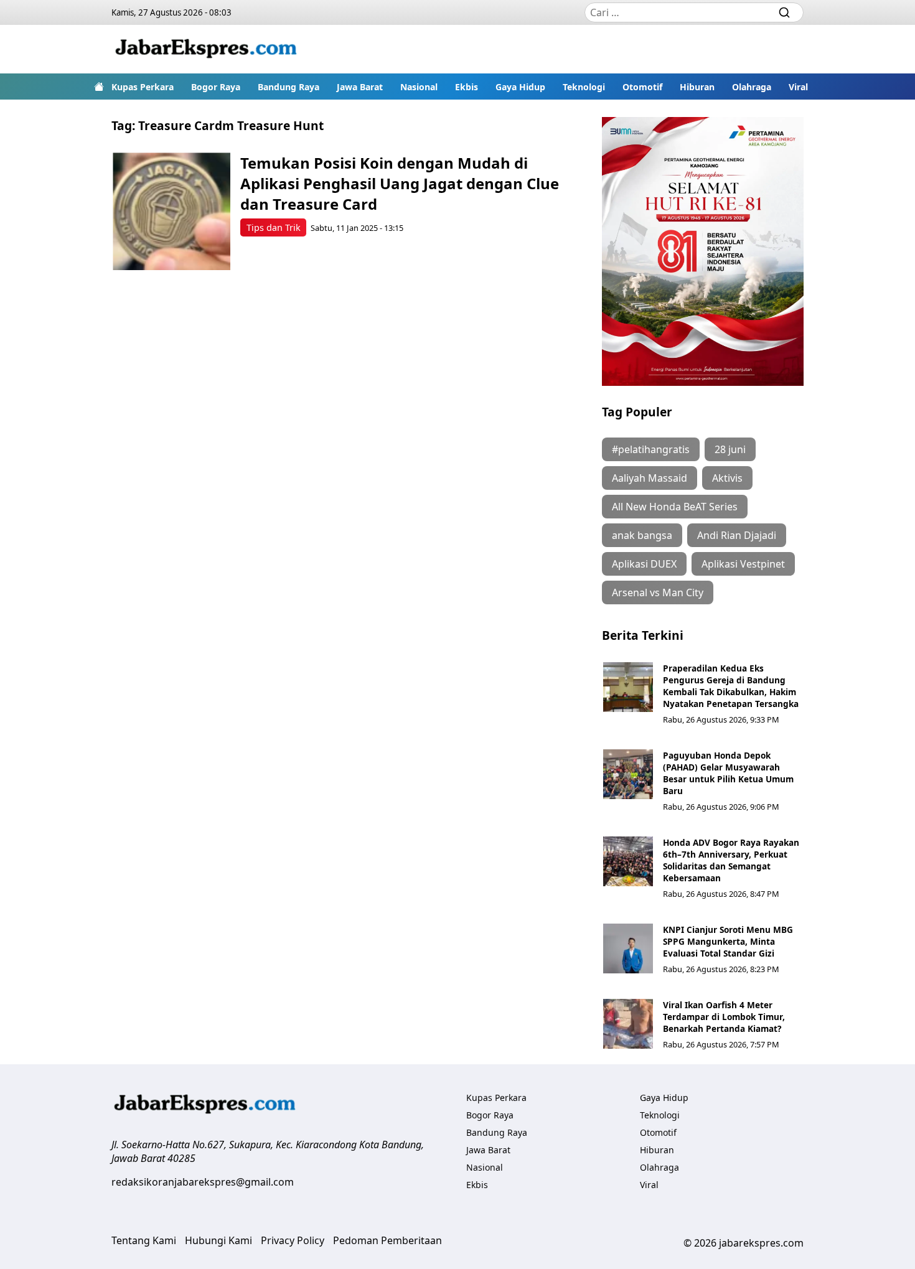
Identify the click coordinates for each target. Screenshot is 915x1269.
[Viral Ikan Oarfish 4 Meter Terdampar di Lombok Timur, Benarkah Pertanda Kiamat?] (628, 1024)
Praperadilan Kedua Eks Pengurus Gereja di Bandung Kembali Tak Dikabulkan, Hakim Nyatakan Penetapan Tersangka (731, 685)
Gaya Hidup (520, 87)
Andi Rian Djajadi (736, 535)
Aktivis (727, 478)
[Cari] (784, 12)
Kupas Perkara (142, 87)
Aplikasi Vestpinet (743, 564)
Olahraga (751, 87)
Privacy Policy (292, 1240)
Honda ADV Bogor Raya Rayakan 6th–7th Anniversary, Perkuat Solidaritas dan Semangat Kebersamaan (731, 860)
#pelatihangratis (651, 449)
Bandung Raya (288, 87)
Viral (798, 87)
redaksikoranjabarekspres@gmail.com (202, 1182)
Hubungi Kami (218, 1240)
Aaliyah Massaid (649, 478)
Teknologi (584, 87)
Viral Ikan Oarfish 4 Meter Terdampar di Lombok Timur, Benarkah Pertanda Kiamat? (724, 1016)
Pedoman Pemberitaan (387, 1240)
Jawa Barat (360, 87)
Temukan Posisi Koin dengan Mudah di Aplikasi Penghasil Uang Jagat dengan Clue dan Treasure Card (399, 183)
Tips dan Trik (273, 227)
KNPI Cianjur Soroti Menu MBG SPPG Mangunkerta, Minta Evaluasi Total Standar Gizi (728, 941)
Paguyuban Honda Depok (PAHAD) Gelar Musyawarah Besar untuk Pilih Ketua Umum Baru (728, 773)
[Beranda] (99, 86)
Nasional (419, 87)
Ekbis (466, 87)
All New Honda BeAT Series (675, 506)
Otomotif (642, 87)
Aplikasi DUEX (644, 564)
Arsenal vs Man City (657, 592)
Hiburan (697, 87)
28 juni (730, 449)
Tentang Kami (143, 1240)
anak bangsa (642, 535)
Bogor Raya (215, 87)
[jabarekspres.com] (206, 49)
